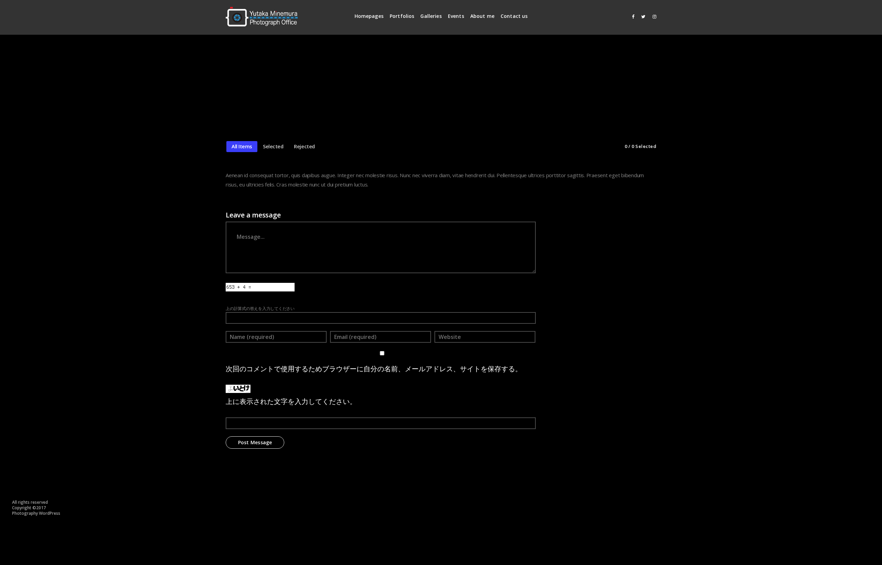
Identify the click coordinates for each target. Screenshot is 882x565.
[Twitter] (641, 16)
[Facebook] (630, 16)
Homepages (369, 16)
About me (482, 16)
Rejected (304, 146)
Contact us (514, 16)
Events (456, 16)
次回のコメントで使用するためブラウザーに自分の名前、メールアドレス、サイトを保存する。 (374, 368)
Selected (273, 146)
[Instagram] (652, 16)
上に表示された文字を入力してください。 (291, 401)
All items (242, 146)
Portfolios (402, 16)
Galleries (430, 16)
